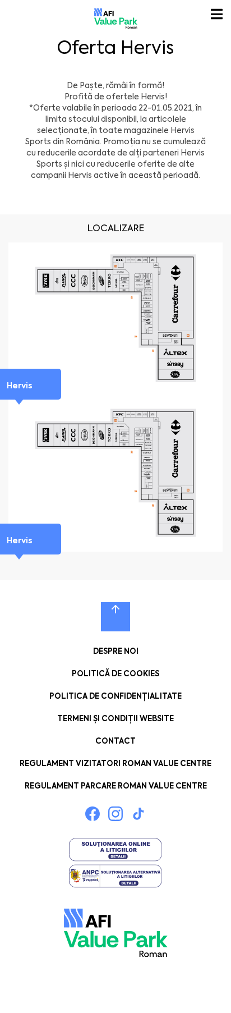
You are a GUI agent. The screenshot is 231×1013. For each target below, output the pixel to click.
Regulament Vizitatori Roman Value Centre (115, 763)
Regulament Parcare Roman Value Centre (116, 786)
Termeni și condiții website (115, 718)
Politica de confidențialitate (115, 696)
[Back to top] (115, 616)
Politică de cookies (115, 673)
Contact (115, 741)
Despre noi (115, 651)
